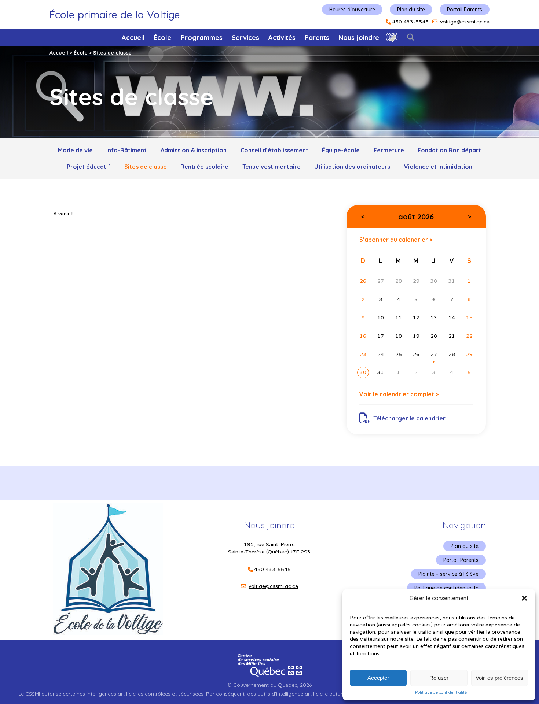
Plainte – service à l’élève (448, 574)
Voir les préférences (499, 678)
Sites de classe (145, 166)
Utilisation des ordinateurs (352, 166)
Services (245, 37)
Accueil (133, 37)
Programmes (202, 37)
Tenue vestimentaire (271, 166)
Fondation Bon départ (449, 150)
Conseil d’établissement (274, 150)
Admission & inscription (194, 150)
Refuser (438, 678)
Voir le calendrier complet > (399, 394)
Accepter (378, 678)
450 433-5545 (410, 22)
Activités (282, 37)
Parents (317, 37)
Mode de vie (75, 150)
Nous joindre (358, 37)
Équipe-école (341, 150)
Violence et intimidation (438, 166)
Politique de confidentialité (441, 692)
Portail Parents (464, 9)
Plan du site (411, 9)
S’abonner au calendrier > (396, 239)
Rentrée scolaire (204, 166)
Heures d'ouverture (352, 9)
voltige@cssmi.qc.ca (464, 22)
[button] (524, 598)
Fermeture (389, 150)
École (162, 37)
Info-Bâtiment (126, 150)
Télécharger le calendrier (409, 418)
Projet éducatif (88, 166)
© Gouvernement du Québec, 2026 (269, 685)
